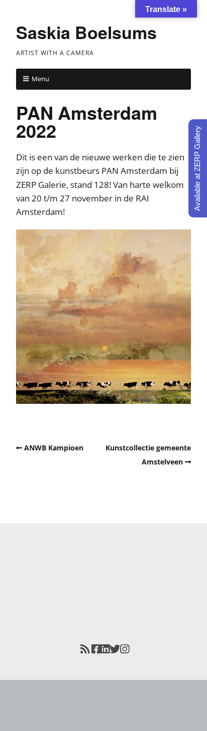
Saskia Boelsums (86, 32)
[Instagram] (124, 649)
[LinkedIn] (105, 649)
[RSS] (84, 649)
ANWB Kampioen (53, 447)
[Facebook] (95, 649)
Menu (40, 78)
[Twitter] (115, 649)
